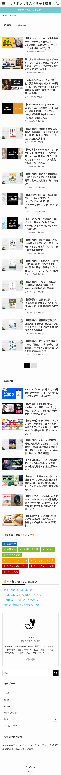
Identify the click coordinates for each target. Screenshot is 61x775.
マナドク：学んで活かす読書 (30, 3)
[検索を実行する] (56, 673)
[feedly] (34, 767)
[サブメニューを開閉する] (55, 719)
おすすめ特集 (10, 713)
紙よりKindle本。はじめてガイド (20, 590)
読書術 (7, 693)
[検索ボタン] (57, 3)
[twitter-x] (28, 660)
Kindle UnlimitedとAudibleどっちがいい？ (24, 595)
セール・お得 (10, 726)
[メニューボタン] (3, 3)
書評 (6, 719)
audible (7, 706)
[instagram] (33, 660)
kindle (6, 700)
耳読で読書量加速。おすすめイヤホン (23, 605)
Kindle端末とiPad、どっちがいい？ (21, 600)
